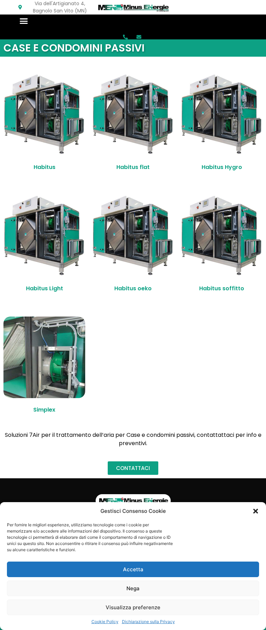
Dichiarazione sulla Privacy (148, 621)
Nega (133, 588)
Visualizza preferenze (133, 607)
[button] (255, 511)
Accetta (133, 569)
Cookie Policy (104, 621)
